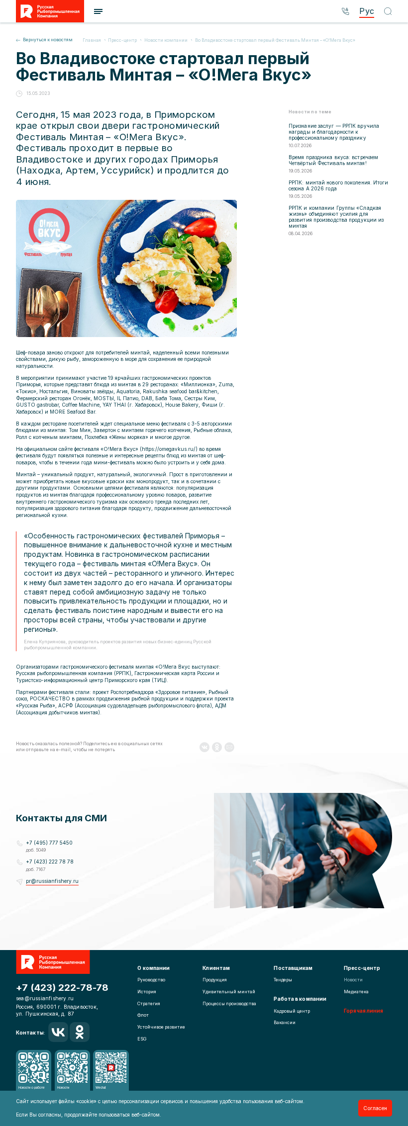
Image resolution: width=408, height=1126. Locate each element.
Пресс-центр (362, 968)
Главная (92, 40)
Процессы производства (229, 1003)
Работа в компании (300, 999)
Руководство (151, 979)
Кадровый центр (292, 1011)
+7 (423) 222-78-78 (62, 987)
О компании (153, 968)
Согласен (375, 1108)
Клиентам (216, 968)
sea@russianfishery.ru (45, 998)
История (146, 991)
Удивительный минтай (229, 991)
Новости (353, 979)
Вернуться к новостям (48, 39)
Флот (143, 1015)
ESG (141, 1039)
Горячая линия (363, 1011)
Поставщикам (293, 968)
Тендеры (283, 979)
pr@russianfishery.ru (52, 881)
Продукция (215, 979)
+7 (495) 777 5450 (49, 843)
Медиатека (356, 991)
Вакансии (285, 1022)
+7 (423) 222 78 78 (50, 862)
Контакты (30, 1033)
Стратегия (148, 1003)
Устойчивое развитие (161, 1027)
